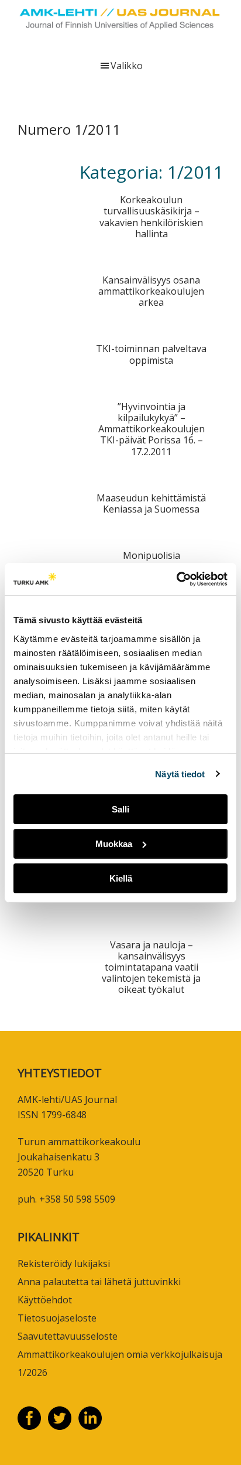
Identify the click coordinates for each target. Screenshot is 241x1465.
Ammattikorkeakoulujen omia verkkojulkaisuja (120, 1354)
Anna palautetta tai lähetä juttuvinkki (99, 1281)
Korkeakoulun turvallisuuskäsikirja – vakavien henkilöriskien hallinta (151, 216)
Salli (120, 809)
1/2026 (32, 1372)
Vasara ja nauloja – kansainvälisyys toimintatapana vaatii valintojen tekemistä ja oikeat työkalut (151, 967)
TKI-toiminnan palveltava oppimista (151, 354)
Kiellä (120, 878)
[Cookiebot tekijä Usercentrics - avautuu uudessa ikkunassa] (176, 578)
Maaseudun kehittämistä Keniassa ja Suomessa (151, 503)
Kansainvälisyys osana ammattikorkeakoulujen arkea (151, 291)
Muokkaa (113, 844)
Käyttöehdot (45, 1299)
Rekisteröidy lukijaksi (64, 1263)
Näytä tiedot (180, 773)
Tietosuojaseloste (57, 1318)
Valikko (127, 65)
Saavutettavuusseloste (68, 1336)
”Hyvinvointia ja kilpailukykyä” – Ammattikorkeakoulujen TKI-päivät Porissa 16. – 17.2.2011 (151, 429)
